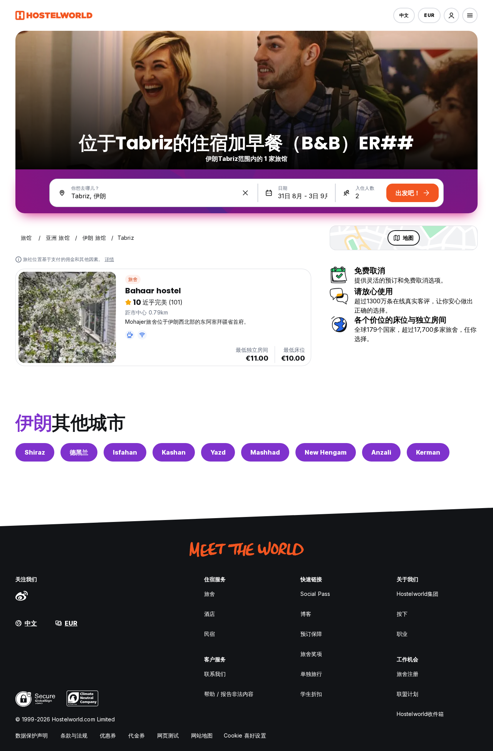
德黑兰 (79, 452)
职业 (402, 634)
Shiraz (35, 452)
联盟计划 (407, 694)
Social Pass (315, 593)
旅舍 (133, 279)
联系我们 (215, 674)
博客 (305, 614)
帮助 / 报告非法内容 (228, 694)
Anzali (381, 452)
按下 (402, 614)
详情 (109, 259)
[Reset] (245, 193)
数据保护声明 (31, 735)
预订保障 (311, 634)
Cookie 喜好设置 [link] (245, 735)
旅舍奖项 (311, 654)
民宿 (209, 634)
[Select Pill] (451, 15)
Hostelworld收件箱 (420, 714)
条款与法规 (74, 735)
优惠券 (108, 735)
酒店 (209, 614)
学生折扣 (311, 694)
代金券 (136, 735)
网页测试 (168, 735)
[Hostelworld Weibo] (21, 595)
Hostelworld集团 (417, 593)
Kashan (174, 452)
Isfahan (125, 452)
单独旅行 (311, 674)
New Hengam (326, 452)
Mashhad (265, 452)
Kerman (428, 452)
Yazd (218, 452)
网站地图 (202, 735)
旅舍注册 (407, 674)
